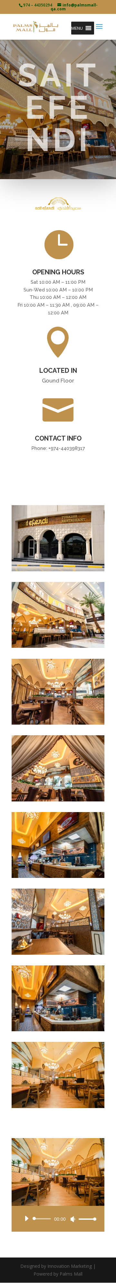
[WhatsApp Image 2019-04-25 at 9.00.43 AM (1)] (58, 1029)
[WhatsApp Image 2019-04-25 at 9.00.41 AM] (58, 876)
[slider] (86, 1219)
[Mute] (73, 1219)
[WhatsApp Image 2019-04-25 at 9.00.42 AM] (58, 953)
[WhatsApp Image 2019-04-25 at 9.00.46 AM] (58, 569)
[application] (58, 1219)
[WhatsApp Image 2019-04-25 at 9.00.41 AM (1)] (58, 800)
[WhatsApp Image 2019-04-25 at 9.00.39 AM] (58, 723)
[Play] (26, 1218)
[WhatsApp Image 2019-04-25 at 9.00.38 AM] (58, 646)
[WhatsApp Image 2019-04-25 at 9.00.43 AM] (58, 1106)
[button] (77, 28)
